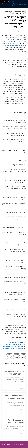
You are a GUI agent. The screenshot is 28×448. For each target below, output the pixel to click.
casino (23, 354)
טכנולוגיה (16, 357)
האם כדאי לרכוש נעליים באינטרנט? (12, 346)
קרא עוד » (22, 385)
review (9, 354)
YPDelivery (18, 182)
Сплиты (23, 357)
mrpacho (16, 354)
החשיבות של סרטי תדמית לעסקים (13, 348)
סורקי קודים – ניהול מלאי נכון (14, 344)
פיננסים (9, 357)
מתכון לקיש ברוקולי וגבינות (15, 342)
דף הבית (24, 12)
